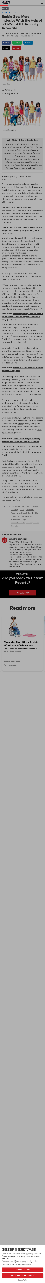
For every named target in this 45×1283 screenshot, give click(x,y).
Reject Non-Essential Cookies (22, 1276)
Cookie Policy (22, 1280)
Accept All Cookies (22, 1270)
